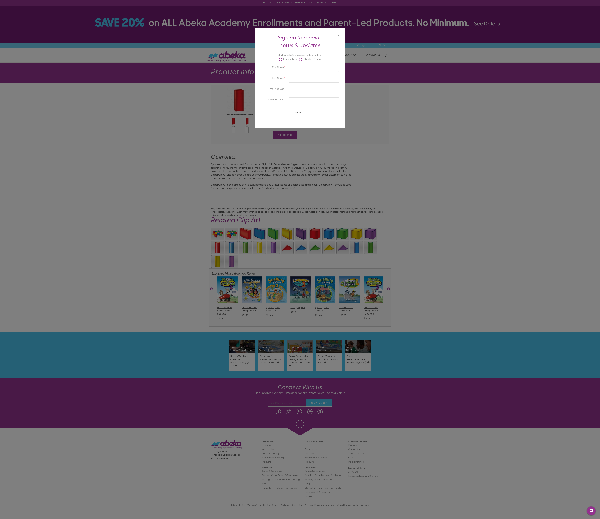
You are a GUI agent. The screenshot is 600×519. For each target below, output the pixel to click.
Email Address (276, 89)
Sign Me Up (299, 113)
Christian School (312, 59)
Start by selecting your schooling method (300, 55)
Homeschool (290, 59)
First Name (278, 67)
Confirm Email (276, 100)
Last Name (278, 78)
